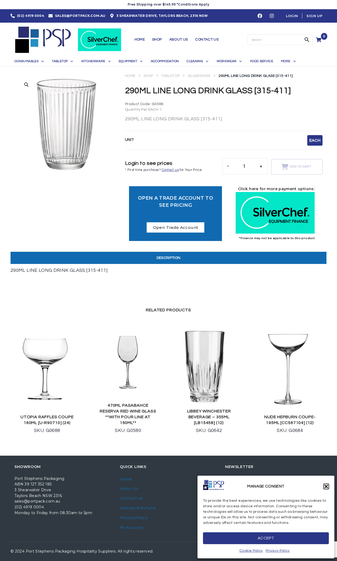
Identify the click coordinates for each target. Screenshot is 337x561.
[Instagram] (271, 16)
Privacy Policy (278, 551)
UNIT (129, 140)
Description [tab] (169, 258)
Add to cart (300, 166)
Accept (266, 538)
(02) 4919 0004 (29, 507)
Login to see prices (148, 163)
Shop (148, 76)
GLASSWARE (199, 76)
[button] (326, 486)
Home (130, 76)
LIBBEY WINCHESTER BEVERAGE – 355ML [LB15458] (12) (209, 417)
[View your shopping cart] (319, 39)
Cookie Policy (251, 551)
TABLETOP (170, 76)
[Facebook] (260, 16)
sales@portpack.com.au (37, 501)
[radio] (315, 140)
